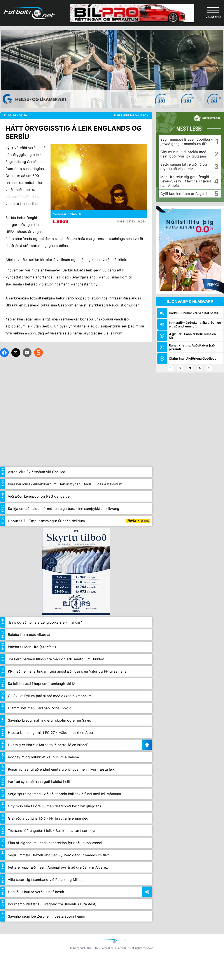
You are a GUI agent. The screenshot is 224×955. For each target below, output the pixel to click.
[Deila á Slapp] (38, 352)
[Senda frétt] (27, 352)
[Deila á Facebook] (4, 352)
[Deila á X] (15, 352)
